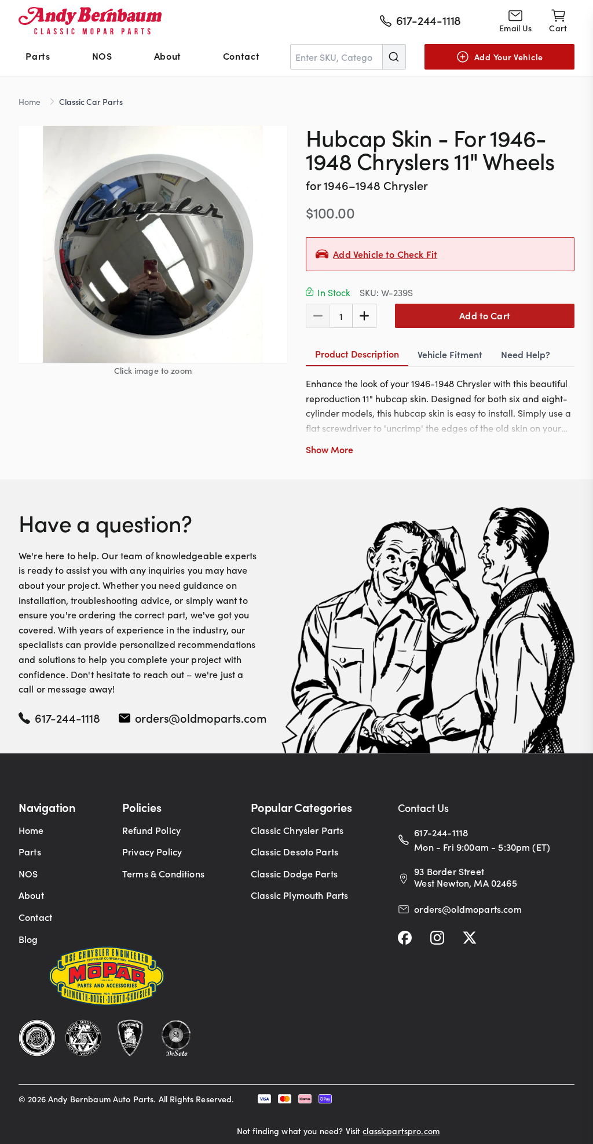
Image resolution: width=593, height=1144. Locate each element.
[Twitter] (470, 938)
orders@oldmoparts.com (201, 717)
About (167, 55)
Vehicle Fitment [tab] (450, 354)
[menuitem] (37, 56)
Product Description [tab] (357, 353)
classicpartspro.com (401, 1131)
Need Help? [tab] (525, 354)
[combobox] (348, 57)
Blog (28, 938)
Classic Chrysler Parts (297, 830)
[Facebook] (405, 938)
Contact (241, 55)
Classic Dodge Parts (294, 873)
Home (30, 101)
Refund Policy (151, 830)
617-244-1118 (67, 717)
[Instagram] (437, 938)
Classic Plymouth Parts (300, 894)
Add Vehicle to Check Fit (385, 253)
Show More (329, 449)
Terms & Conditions (163, 873)
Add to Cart (484, 315)
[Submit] (393, 57)
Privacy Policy (152, 851)
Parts (37, 55)
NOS (102, 55)
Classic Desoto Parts (294, 851)
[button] (153, 244)
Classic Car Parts (91, 101)
